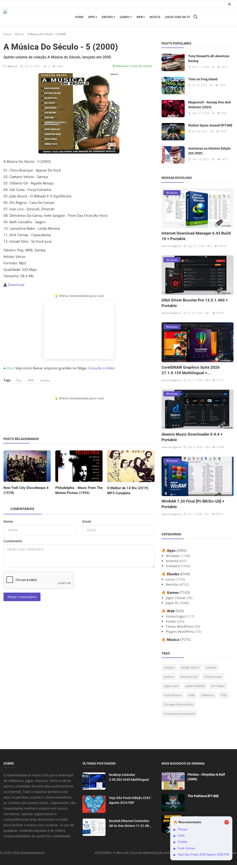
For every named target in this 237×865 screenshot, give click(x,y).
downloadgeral (171, 246)
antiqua (169, 667)
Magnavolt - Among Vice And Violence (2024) (209, 104)
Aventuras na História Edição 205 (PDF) (209, 151)
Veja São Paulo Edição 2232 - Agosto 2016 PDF (130, 800)
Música (155, 17)
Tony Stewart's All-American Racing (208, 58)
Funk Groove (173, 695)
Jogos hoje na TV (177, 17)
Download (16, 284)
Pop (18, 380)
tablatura (207, 695)
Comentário (12, 541)
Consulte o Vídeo (101, 368)
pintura (169, 677)
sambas (211, 667)
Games (125, 17)
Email (86, 521)
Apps (91, 17)
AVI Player (218, 686)
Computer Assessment (179, 713)
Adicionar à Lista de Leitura (133, 66)
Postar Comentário (22, 597)
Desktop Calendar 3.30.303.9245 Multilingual (129, 777)
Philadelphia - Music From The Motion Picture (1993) (79, 490)
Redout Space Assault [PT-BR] (210, 125)
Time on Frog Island (202, 79)
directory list (189, 677)
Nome (8, 521)
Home (79, 17)
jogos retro (171, 686)
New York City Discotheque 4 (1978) (26, 490)
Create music (213, 677)
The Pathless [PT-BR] (202, 796)
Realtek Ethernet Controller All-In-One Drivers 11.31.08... (130, 823)
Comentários (22, 508)
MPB (31, 380)
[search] (195, 17)
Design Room (190, 667)
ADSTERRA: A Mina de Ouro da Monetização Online (134, 852)
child (191, 695)
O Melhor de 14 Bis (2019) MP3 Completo (127, 490)
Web (140, 17)
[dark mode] (230, 3)
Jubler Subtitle (195, 686)
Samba (45, 380)
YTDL (223, 695)
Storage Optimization (178, 704)
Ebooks (107, 17)
